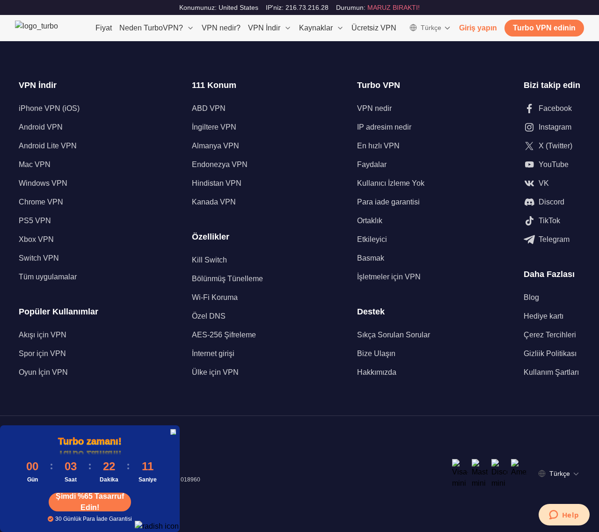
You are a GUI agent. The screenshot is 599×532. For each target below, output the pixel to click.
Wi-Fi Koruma (215, 297)
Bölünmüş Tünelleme (227, 279)
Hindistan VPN (216, 183)
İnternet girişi (213, 353)
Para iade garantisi (388, 202)
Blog (531, 297)
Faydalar (372, 164)
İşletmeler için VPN (389, 277)
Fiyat (103, 28)
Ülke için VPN (215, 372)
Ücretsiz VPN (373, 28)
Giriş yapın (478, 28)
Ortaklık (369, 221)
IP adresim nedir (384, 127)
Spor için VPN (42, 353)
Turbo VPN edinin (544, 28)
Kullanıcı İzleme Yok (390, 183)
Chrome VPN (41, 202)
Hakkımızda (376, 372)
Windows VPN (43, 183)
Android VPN (41, 127)
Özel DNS (209, 316)
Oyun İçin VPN (43, 372)
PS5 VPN (35, 221)
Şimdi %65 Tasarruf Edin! (90, 502)
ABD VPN (209, 108)
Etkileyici (372, 239)
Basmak (370, 258)
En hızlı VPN (378, 146)
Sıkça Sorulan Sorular (393, 335)
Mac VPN (35, 164)
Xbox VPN (36, 239)
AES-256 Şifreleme (224, 335)
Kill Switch (209, 260)
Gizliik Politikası (550, 353)
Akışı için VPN (42, 335)
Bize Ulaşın (376, 353)
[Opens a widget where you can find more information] (564, 515)
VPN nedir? (221, 28)
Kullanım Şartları (551, 372)
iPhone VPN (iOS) (49, 108)
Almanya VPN (215, 146)
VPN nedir (374, 108)
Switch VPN (39, 258)
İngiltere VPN (214, 127)
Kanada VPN (214, 202)
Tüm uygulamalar (48, 277)
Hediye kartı (543, 316)
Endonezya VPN (220, 164)
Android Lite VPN (48, 146)
